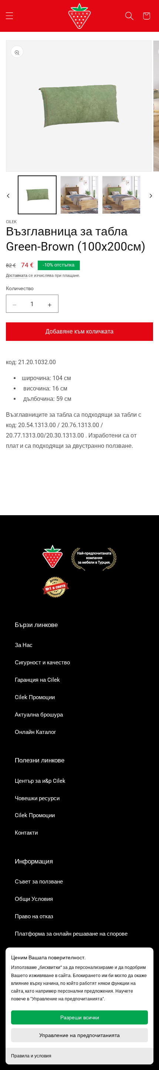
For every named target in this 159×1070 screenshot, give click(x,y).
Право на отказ (34, 916)
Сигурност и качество (42, 662)
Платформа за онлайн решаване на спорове (71, 933)
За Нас (24, 645)
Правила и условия (31, 1056)
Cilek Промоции (35, 697)
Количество (20, 288)
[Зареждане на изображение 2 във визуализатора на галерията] (79, 195)
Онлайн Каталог (35, 732)
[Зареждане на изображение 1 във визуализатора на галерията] (37, 195)
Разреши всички (79, 1017)
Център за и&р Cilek (40, 781)
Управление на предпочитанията (79, 1035)
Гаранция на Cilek (37, 680)
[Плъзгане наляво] (8, 195)
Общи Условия (34, 899)
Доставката (16, 275)
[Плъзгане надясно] (151, 195)
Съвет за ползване (39, 881)
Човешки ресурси (37, 798)
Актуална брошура (39, 714)
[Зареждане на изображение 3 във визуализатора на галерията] (121, 195)
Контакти (26, 832)
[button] (9, 15)
